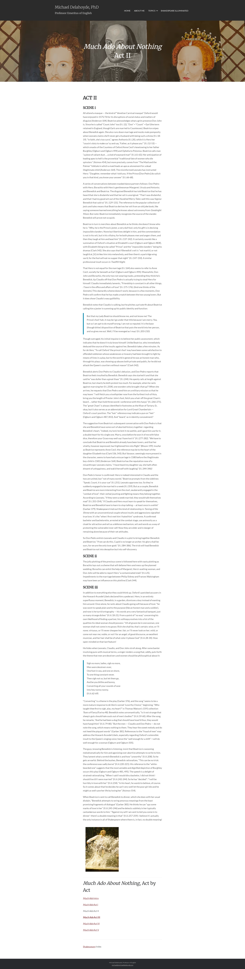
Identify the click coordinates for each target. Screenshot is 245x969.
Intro (91, 898)
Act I (90, 904)
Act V (91, 930)
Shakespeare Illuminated (174, 10)
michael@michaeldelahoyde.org (122, 965)
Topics (151, 10)
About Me (139, 10)
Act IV (91, 923)
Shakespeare (89, 946)
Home (127, 10)
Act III (91, 917)
